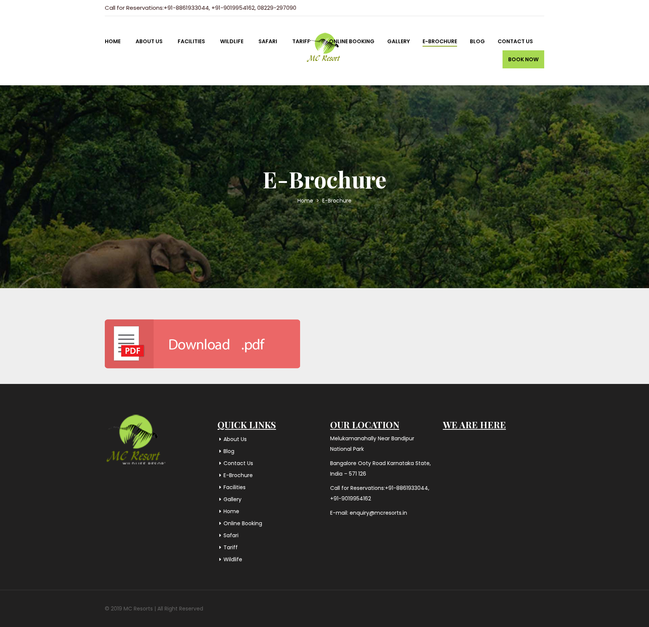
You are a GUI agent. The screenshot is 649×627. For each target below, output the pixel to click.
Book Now (523, 59)
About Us (149, 41)
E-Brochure (440, 41)
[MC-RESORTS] (324, 40)
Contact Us (515, 41)
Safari (267, 41)
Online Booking (351, 41)
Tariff (301, 41)
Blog (477, 41)
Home (113, 41)
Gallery (398, 41)
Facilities (191, 41)
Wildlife (231, 41)
